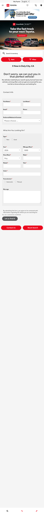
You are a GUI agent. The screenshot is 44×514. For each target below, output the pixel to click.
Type (5, 136)
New (8, 139)
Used (15, 139)
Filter (34, 59)
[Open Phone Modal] (36, 5)
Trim (24, 163)
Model (5, 163)
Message (6, 189)
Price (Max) (7, 155)
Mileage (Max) (28, 147)
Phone (25, 109)
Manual (19, 182)
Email (5, 109)
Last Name (26, 101)
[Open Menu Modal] (2, 5)
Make (25, 155)
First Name (7, 101)
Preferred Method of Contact (12, 117)
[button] (11, 228)
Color (5, 171)
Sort (12, 59)
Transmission (7, 179)
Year (5, 147)
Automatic (10, 182)
